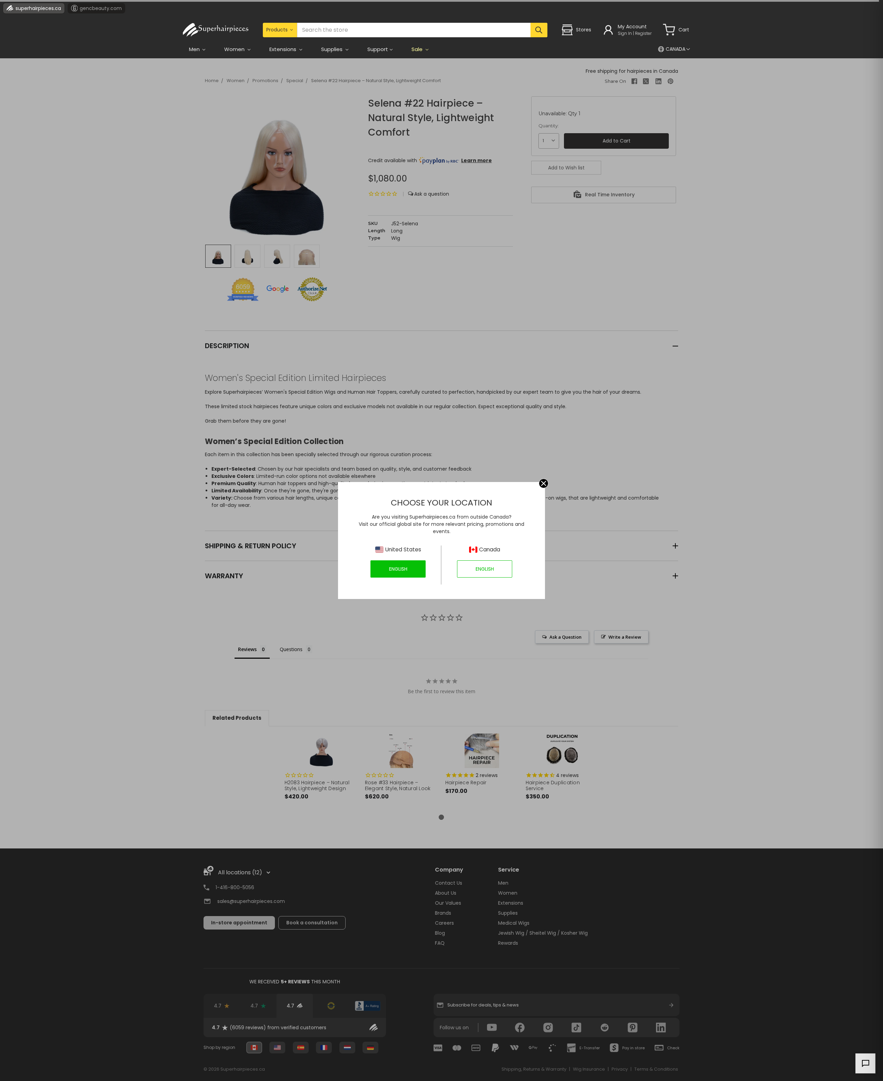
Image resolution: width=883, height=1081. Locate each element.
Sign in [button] (625, 33)
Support (377, 49)
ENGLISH (398, 569)
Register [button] (643, 33)
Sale (417, 49)
